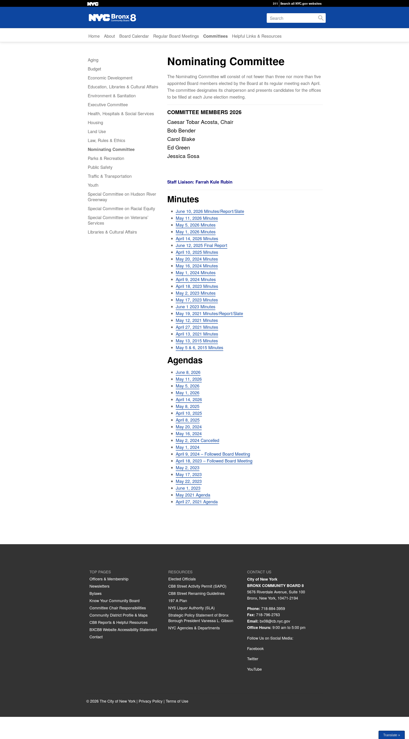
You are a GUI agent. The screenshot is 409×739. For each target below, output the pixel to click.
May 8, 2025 (187, 406)
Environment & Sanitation (112, 95)
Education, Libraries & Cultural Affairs (123, 86)
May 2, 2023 (187, 467)
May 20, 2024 (189, 426)
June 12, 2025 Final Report (201, 245)
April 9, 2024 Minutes (196, 279)
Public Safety (100, 167)
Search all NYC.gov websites (301, 3)
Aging (93, 60)
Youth (93, 185)
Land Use (97, 131)
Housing (95, 122)
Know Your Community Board (114, 600)
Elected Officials (182, 578)
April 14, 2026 (189, 399)
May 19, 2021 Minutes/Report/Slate (209, 313)
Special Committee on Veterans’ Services (118, 220)
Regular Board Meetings (176, 36)
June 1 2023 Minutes (195, 306)
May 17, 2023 (189, 474)
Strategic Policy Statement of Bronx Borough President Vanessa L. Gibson (200, 617)
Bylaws (95, 593)
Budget (94, 69)
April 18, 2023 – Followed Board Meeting (214, 461)
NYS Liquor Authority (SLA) (191, 607)
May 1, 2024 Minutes (196, 272)
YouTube (254, 669)
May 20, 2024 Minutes (197, 259)
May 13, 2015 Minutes (197, 340)
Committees (215, 36)
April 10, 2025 (189, 413)
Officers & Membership (108, 578)
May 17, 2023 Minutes (197, 300)
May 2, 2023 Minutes (196, 293)
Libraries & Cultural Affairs (112, 232)
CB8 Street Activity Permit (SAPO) (197, 586)
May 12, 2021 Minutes (197, 320)
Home (94, 36)
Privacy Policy (151, 701)
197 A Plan (177, 600)
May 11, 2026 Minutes (197, 218)
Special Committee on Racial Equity (121, 208)
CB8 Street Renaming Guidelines (196, 593)
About (109, 36)
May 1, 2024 (188, 447)
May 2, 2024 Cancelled (197, 440)
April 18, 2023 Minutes (197, 286)
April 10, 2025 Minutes (197, 252)
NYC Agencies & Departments (194, 627)
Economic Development (110, 78)
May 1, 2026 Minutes (196, 231)
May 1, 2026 (187, 392)
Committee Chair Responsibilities (117, 607)
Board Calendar (134, 36)
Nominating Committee (111, 149)
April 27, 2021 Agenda (197, 501)
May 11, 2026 (189, 379)
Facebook (255, 648)
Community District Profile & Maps (118, 615)
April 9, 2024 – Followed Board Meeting (213, 454)
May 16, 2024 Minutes (197, 266)
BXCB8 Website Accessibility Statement (123, 629)
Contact (96, 636)
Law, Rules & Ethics (106, 140)
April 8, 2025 (188, 420)
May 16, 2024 (189, 433)
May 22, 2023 (189, 481)
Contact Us (259, 572)
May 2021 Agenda (193, 495)
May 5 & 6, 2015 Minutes (199, 347)
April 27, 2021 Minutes (197, 327)
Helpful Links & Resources (257, 36)
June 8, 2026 (188, 372)
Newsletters (99, 586)
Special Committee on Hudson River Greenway (122, 196)
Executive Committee (108, 104)
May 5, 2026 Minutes (196, 225)
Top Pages (100, 572)
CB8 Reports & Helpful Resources (118, 622)
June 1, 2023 (188, 488)
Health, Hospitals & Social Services (121, 113)
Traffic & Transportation (110, 176)
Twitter (252, 658)
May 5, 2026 (187, 386)
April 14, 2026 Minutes (197, 238)
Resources (180, 572)
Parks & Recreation (106, 158)
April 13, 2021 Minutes (197, 334)
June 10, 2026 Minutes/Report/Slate (210, 211)
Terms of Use (177, 701)
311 (275, 3)
